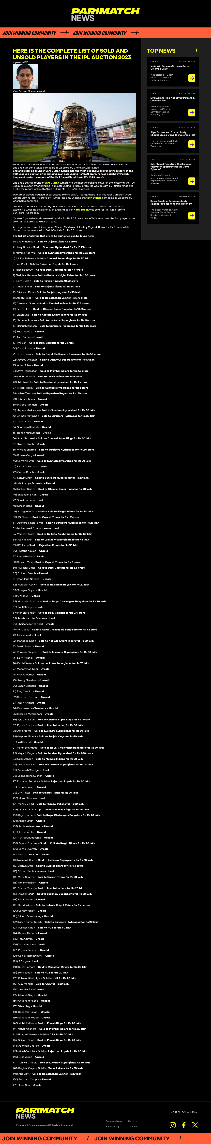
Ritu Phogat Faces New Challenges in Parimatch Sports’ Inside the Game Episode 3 (171, 167)
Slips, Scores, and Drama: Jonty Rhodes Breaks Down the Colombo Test (173, 133)
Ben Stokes (94, 197)
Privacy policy (112, 1126)
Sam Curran (52, 182)
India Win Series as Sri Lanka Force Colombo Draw (170, 67)
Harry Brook (81, 209)
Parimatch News (114, 1121)
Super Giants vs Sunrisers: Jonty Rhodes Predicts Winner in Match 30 (171, 202)
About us (132, 1121)
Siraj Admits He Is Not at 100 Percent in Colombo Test (173, 99)
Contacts (132, 1126)
